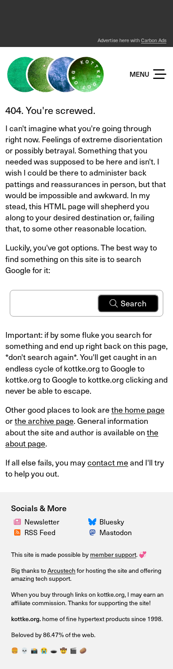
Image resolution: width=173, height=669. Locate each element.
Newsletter (41, 521)
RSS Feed (39, 532)
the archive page (44, 420)
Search (133, 303)
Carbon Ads (153, 40)
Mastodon (115, 532)
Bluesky (111, 521)
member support (113, 554)
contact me (107, 462)
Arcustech (61, 570)
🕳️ (53, 650)
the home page (138, 409)
